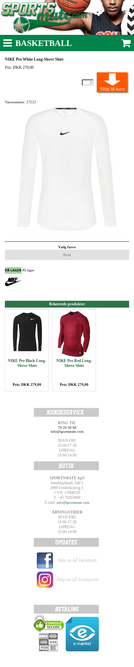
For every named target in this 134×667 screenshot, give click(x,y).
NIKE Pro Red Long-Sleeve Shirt (74, 363)
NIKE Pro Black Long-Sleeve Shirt (27, 363)
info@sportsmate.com (73, 502)
